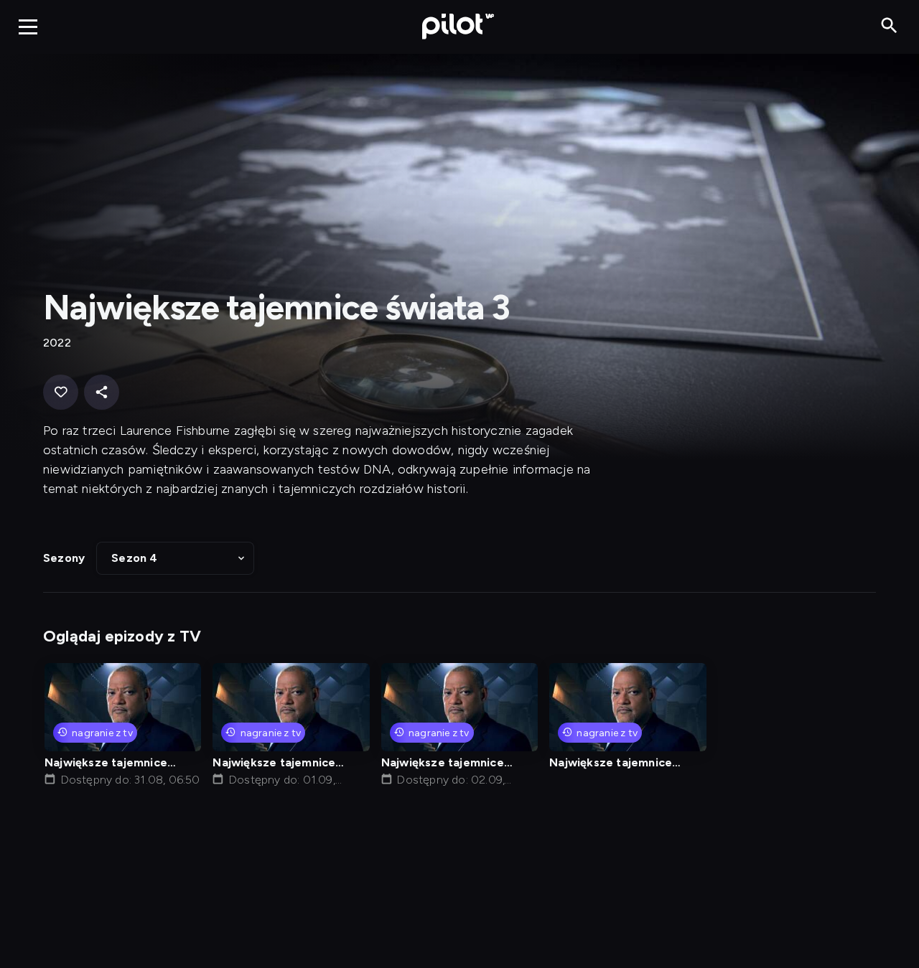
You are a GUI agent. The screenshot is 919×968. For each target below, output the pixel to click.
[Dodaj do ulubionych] (60, 392)
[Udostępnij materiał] (101, 392)
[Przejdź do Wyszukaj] (889, 26)
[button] (175, 558)
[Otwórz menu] (28, 26)
